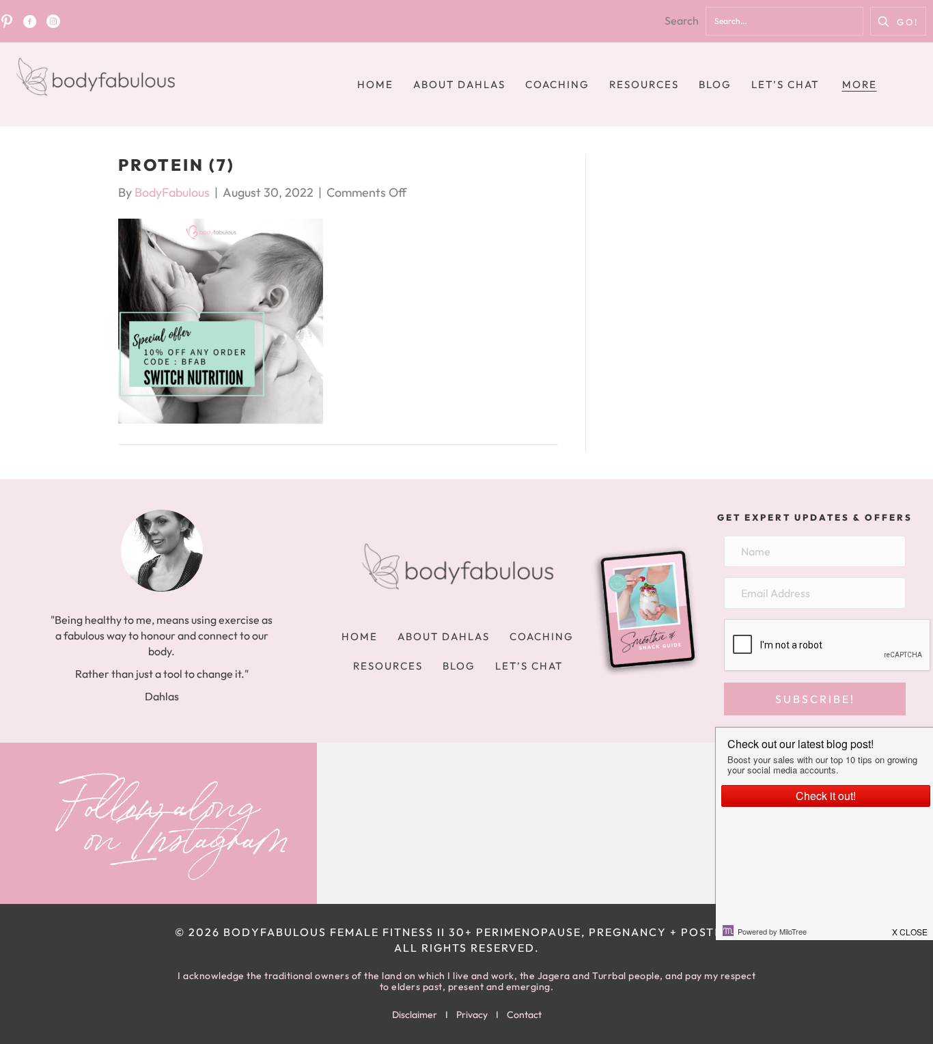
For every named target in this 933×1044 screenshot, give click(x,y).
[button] (898, 21)
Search (682, 20)
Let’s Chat (785, 84)
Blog (715, 84)
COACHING (557, 84)
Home (375, 84)
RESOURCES (644, 84)
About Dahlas (459, 84)
